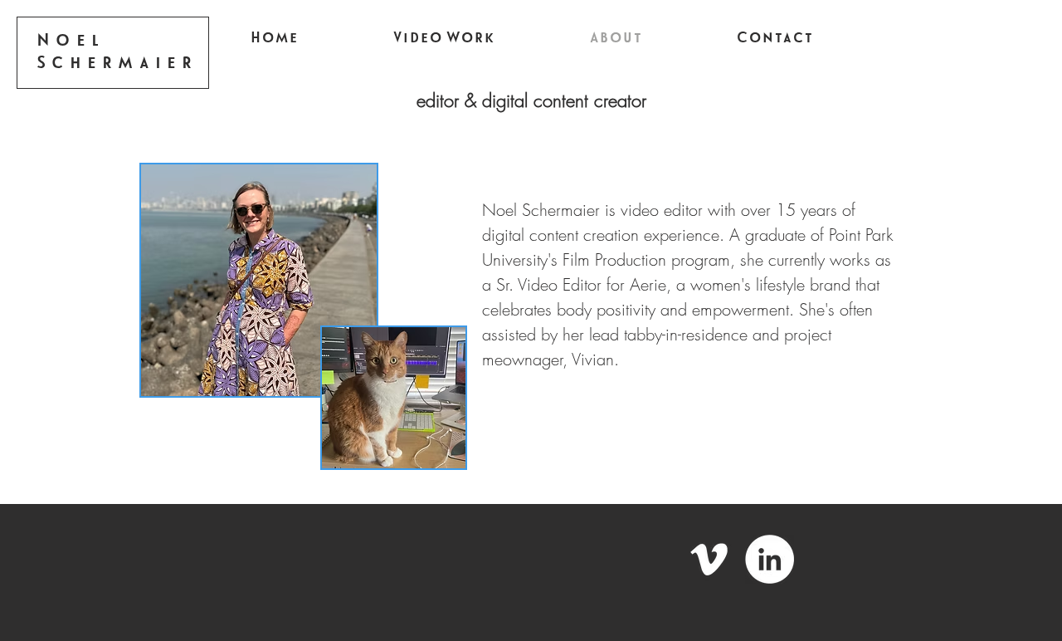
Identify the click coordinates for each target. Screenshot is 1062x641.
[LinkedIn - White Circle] (769, 559)
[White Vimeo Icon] (708, 559)
